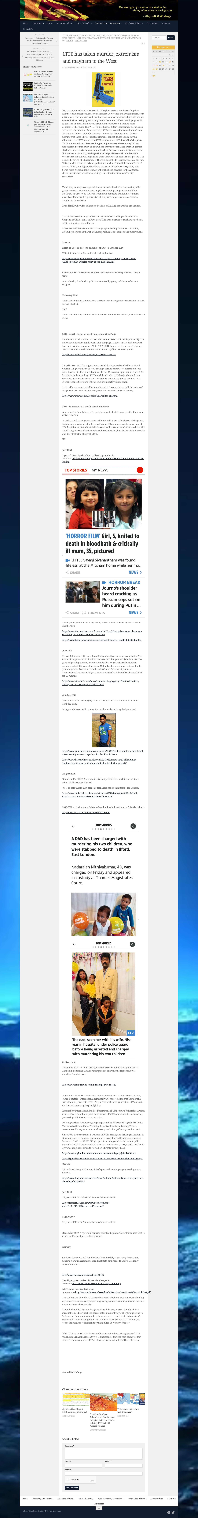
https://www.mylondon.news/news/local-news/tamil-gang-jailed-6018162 (99, 1153)
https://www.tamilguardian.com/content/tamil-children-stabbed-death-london (101, 640)
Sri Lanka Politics (64, 23)
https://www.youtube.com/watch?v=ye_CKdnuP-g (96, 1283)
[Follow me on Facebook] (168, 1512)
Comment (69, 1446)
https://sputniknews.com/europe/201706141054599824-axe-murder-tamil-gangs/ (102, 1158)
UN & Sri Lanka (84, 23)
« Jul (153, 76)
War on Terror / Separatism (107, 23)
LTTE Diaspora (84, 38)
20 (163, 65)
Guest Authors (152, 23)
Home (26, 23)
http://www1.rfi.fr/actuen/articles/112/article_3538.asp (89, 354)
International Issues (100, 35)
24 (153, 69)
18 (157, 65)
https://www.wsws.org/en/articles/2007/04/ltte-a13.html (90, 396)
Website (68, 1470)
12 (160, 62)
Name (68, 1462)
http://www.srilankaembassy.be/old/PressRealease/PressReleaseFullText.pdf (113, 1292)
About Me (166, 23)
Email (108, 1462)
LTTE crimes (68, 38)
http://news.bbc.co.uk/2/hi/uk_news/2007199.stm (86, 812)
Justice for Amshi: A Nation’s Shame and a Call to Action (43, 85)
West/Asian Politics (133, 23)
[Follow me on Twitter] (173, 1512)
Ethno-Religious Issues (75, 35)
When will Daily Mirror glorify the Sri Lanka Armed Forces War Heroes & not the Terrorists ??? (44, 127)
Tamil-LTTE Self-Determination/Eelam (114, 38)
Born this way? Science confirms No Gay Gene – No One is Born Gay (44, 73)
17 (153, 65)
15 (170, 62)
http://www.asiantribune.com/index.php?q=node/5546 (89, 1085)
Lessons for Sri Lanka (126, 35)
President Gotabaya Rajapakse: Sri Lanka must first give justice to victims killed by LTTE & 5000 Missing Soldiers (102, 1420)
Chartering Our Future (42, 23)
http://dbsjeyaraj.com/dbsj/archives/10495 (83, 1275)
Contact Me (28, 29)
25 (157, 69)
